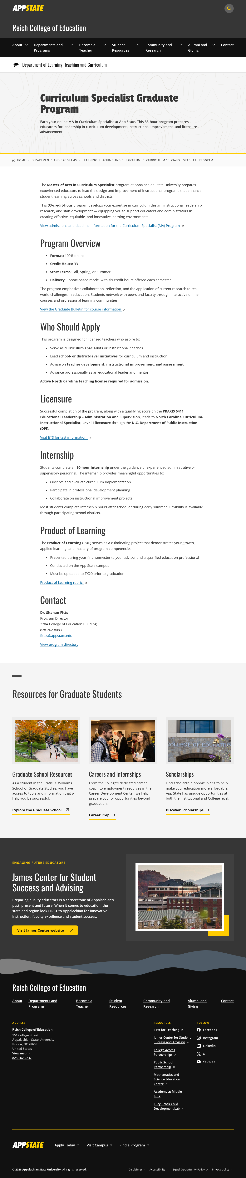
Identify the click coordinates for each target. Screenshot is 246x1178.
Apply (65, 1145)
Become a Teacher (87, 48)
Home (21, 160)
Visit (97, 1145)
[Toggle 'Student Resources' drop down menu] (138, 44)
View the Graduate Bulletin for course (80, 309)
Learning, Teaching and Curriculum (112, 160)
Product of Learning (61, 582)
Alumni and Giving (197, 48)
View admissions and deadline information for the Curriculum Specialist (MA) (110, 225)
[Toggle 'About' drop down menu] (26, 44)
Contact (227, 45)
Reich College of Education (49, 27)
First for (166, 1030)
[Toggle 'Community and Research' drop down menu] (181, 44)
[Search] (229, 8)
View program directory (59, 644)
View (19, 1053)
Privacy (220, 1169)
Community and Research (158, 48)
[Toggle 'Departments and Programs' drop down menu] (72, 44)
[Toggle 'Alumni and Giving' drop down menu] (213, 44)
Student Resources (120, 48)
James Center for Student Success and (172, 1039)
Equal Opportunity (189, 1169)
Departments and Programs (48, 48)
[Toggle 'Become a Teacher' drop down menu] (104, 44)
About (17, 45)
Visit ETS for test (63, 437)
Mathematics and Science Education (167, 1079)
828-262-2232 (22, 1058)
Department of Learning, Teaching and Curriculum (64, 64)
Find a (132, 1145)
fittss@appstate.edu (56, 635)
